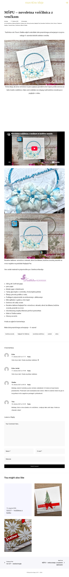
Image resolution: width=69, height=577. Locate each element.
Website (8, 459)
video (56, 334)
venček (50, 334)
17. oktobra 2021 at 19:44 (19, 370)
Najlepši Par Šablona (23, 334)
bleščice (18, 23)
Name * (8, 451)
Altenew (14, 23)
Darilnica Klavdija (37, 269)
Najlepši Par (37, 23)
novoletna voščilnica (38, 334)
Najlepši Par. (27, 263)
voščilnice (17, 25)
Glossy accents (30, 23)
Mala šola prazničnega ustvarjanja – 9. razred (20, 327)
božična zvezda (9, 334)
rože (52, 23)
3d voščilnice (8, 23)
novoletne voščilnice (45, 23)
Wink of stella (24, 25)
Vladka (22, 32)
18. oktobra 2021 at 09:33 (19, 384)
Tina (16, 32)
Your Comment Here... (12, 424)
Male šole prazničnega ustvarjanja (45, 32)
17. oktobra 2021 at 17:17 (19, 356)
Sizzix (55, 23)
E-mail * (39, 451)
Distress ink (23, 23)
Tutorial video (11, 25)
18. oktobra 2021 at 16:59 (19, 404)
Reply (29, 356)
